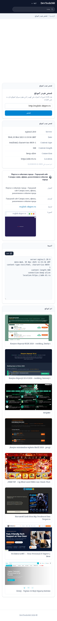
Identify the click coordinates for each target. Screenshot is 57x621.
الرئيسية (52, 16)
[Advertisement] (28, 53)
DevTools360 (48, 3)
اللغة (35, 3)
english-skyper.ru (27, 207)
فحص (28, 113)
